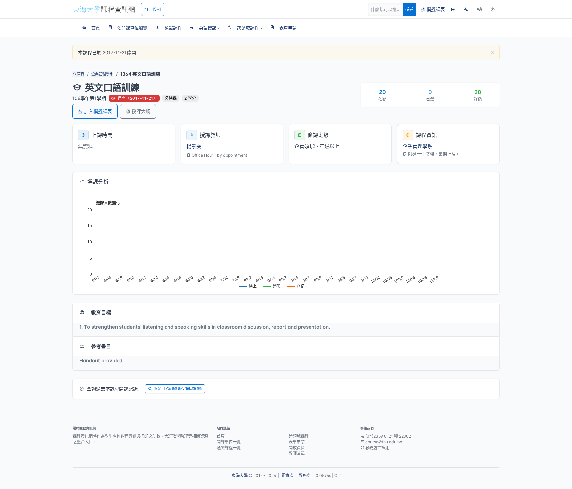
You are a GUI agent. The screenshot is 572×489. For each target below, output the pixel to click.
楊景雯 (193, 146)
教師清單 (297, 453)
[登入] (452, 9)
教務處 (304, 475)
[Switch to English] (466, 9)
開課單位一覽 (229, 441)
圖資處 (287, 475)
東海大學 (240, 475)
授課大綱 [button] (141, 111)
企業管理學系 (102, 74)
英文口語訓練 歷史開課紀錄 (177, 388)
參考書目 (101, 346)
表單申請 (297, 441)
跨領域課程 (299, 436)
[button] (205, 27)
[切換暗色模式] (492, 9)
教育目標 (101, 312)
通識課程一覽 (229, 447)
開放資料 (297, 447)
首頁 (80, 74)
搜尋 (409, 9)
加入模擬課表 (98, 111)
